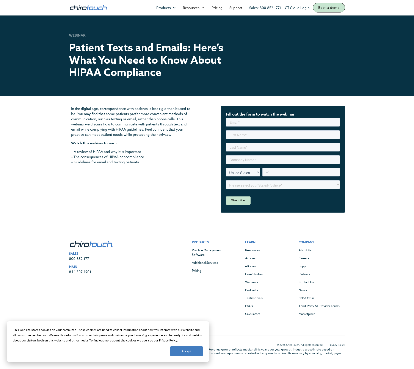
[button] (166, 7)
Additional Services (205, 263)
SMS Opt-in (306, 298)
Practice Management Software (207, 252)
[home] (88, 8)
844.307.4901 (80, 272)
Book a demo (329, 7)
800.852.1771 (80, 258)
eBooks (250, 266)
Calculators (252, 314)
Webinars (251, 282)
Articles (250, 258)
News (303, 290)
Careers (304, 258)
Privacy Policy (337, 344)
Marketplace (307, 314)
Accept (186, 351)
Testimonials (254, 298)
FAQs (249, 306)
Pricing (217, 8)
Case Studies (254, 274)
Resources (252, 250)
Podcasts (251, 290)
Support (235, 8)
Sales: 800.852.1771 (265, 8)
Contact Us (306, 282)
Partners (304, 274)
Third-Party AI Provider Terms (319, 306)
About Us (305, 250)
